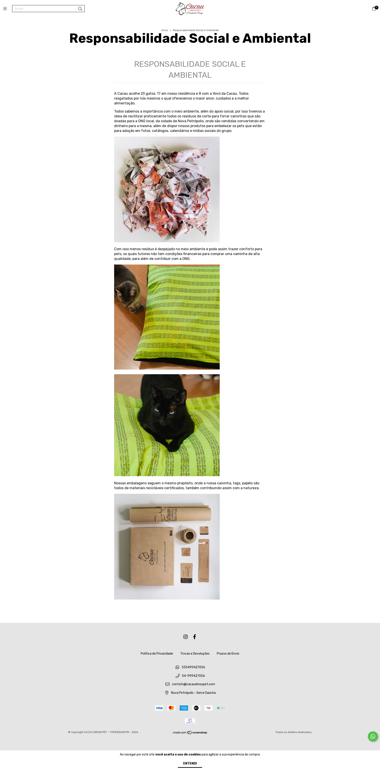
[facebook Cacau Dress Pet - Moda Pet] (194, 637)
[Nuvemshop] (190, 733)
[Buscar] (80, 9)
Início (164, 30)
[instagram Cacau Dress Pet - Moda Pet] (185, 637)
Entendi (190, 763)
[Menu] (7, 9)
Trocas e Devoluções (195, 653)
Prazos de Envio (228, 653)
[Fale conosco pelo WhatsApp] (373, 736)
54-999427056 (193, 676)
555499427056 (193, 667)
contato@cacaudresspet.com (193, 684)
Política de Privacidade (157, 653)
